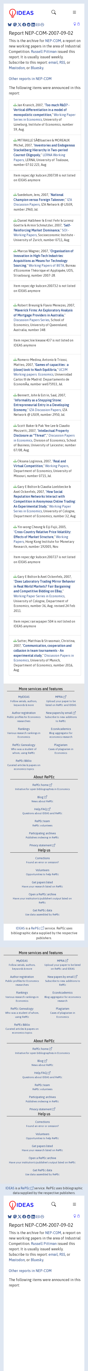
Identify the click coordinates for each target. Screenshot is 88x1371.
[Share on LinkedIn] (33, 25)
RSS (62, 62)
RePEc (36, 928)
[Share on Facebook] (24, 25)
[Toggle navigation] (53, 13)
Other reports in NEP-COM (30, 79)
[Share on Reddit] (28, 25)
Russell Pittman (44, 51)
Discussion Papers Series (31, 320)
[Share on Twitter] (19, 25)
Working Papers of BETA (46, 265)
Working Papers (56, 466)
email (53, 62)
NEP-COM (53, 41)
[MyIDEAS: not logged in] (76, 24)
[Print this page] (42, 25)
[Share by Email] (37, 25)
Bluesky (37, 68)
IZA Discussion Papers (45, 410)
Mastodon (17, 68)
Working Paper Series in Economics (39, 596)
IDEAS (20, 928)
